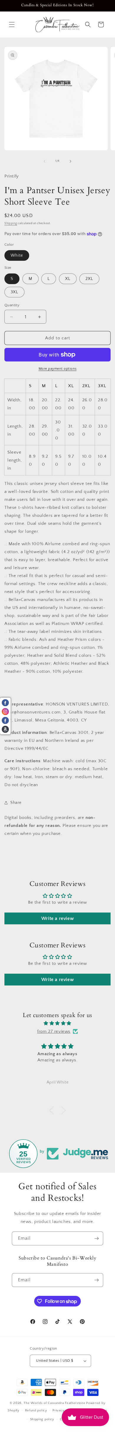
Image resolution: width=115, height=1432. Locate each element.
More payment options (58, 369)
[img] (57, 1023)
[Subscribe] (96, 1238)
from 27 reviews (53, 1031)
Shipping (10, 223)
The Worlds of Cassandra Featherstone (54, 1403)
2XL (89, 278)
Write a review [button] (57, 918)
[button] (11, 24)
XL (67, 278)
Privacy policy (63, 1410)
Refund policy (36, 1410)
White (17, 255)
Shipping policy (42, 1419)
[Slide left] (44, 161)
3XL (14, 292)
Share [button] (16, 802)
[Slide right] (70, 161)
